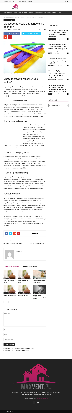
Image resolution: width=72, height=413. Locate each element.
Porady (59, 12)
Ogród (54, 12)
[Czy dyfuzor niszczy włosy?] (10, 274)
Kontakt (30, 1)
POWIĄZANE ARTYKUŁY (12, 266)
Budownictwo (38, 12)
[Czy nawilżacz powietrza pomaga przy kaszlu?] (39, 289)
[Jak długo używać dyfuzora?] (24, 289)
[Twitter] (67, 1)
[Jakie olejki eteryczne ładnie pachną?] (39, 274)
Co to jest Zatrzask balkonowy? (13, 243)
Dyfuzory (12, 20)
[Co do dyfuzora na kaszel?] (24, 274)
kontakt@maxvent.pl (42, 398)
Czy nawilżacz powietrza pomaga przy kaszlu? (39, 297)
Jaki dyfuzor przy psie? (10, 295)
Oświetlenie (47, 12)
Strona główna (8, 12)
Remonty (51, 65)
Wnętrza (31, 12)
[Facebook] (65, 1)
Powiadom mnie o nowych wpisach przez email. (17, 350)
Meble (15, 12)
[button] (66, 13)
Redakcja (9, 29)
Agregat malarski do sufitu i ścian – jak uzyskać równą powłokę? (57, 61)
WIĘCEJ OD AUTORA (30, 266)
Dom (50, 93)
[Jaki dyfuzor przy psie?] (10, 289)
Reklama (24, 1)
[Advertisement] (47, 6)
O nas (19, 1)
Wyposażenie (22, 12)
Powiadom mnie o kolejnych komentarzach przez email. (19, 348)
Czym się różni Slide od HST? (37, 243)
